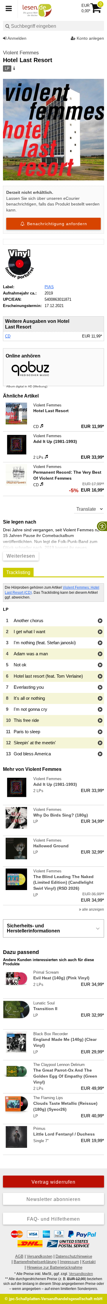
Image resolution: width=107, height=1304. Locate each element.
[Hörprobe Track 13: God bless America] (100, 754)
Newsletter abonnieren (53, 1199)
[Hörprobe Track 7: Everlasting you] (100, 687)
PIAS (49, 287)
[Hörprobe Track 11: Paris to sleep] (100, 732)
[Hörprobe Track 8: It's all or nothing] (100, 698)
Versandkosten (39, 1256)
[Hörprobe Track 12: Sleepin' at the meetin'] (100, 743)
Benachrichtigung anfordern (56, 223)
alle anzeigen (92, 909)
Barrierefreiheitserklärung (35, 1261)
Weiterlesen (21, 556)
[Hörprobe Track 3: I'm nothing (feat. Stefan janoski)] (100, 643)
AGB (19, 1256)
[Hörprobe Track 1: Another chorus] (100, 621)
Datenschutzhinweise (74, 1256)
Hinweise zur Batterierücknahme (54, 1267)
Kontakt (89, 1261)
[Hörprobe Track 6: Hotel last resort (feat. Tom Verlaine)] (100, 676)
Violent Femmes (21, 53)
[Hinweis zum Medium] (13, 68)
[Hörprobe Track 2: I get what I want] (100, 632)
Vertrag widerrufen (53, 1182)
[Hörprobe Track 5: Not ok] (100, 665)
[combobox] (53, 26)
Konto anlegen (89, 38)
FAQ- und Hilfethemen (53, 1219)
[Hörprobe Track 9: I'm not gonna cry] (100, 710)
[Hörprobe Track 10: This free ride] (100, 721)
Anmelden (16, 38)
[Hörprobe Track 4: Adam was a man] (100, 654)
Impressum (69, 1261)
